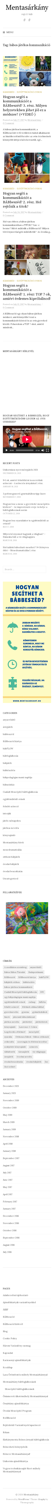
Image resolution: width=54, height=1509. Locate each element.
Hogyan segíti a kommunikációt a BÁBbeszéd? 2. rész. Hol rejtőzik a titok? (22, 200)
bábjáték (7, 763)
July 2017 (7, 1172)
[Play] (6, 450)
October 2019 (10, 1107)
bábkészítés (9, 770)
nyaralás (8, 1037)
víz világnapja (39, 1051)
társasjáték (23, 1051)
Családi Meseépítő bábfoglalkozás (20, 792)
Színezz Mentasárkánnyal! (16, 1454)
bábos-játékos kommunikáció (18, 987)
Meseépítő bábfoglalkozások (19, 1389)
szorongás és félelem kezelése (32, 1041)
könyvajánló (9, 835)
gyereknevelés (11, 1012)
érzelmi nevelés (24, 1056)
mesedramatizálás (12, 849)
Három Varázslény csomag (17, 1345)
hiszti (7, 1017)
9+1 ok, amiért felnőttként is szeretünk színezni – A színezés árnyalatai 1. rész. (23, 482)
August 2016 (9, 1245)
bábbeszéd (8, 92)
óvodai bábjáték (11, 864)
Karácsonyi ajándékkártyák (17, 1360)
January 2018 (9, 1151)
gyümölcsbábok (39, 1012)
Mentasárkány (27, 7)
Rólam (6, 1432)
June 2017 (8, 1179)
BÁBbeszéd (9, 977)
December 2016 (11, 1216)
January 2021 (9, 1093)
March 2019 (9, 1122)
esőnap (32, 1002)
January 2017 (9, 1208)
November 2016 (11, 1223)
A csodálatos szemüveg (15, 967)
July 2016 (7, 1252)
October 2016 (10, 1230)
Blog (5, 1331)
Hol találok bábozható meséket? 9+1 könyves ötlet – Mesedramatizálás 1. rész (26, 549)
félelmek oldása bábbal (33, 1007)
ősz (46, 1061)
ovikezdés (9, 1041)
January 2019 (9, 1129)
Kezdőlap (8, 1367)
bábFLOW (8, 748)
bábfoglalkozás (10, 755)
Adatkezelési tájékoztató (15, 1295)
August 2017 (9, 1165)
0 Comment (8, 123)
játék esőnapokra (12, 820)
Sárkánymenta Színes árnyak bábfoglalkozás (26, 1439)
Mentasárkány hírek (13, 842)
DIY (42, 992)
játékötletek (41, 1022)
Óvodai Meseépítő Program (17, 1410)
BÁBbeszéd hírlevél (13, 1324)
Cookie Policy (10, 1338)
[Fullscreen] (47, 450)
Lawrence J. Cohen (28, 1027)
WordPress (23, 1499)
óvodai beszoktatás (12, 871)
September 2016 (11, 1237)
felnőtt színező (11, 806)
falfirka (42, 1002)
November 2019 (11, 1100)
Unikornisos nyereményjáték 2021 (20, 469)
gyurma (25, 1012)
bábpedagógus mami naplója (17, 777)
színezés (33, 1047)
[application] (27, 439)
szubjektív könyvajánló (15, 1047)
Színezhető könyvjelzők (15, 1447)
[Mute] (42, 450)
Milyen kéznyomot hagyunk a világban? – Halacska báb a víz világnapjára (24, 535)
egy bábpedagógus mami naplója (19, 997)
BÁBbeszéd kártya (12, 741)
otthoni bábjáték (11, 856)
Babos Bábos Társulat (14, 972)
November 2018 (11, 1136)
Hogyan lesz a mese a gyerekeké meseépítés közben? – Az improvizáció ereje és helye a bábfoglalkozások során (26, 507)
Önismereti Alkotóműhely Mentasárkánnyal (25, 1396)
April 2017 (8, 1194)
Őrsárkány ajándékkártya (16, 1403)
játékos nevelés (11, 828)
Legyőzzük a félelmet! (14, 1032)
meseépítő (34, 1032)
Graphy (41, 1499)
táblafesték (9, 1051)
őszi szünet (9, 1066)
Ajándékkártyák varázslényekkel (19, 1302)
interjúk (7, 813)
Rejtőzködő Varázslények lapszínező (22, 1425)
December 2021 (11, 1086)
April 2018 (8, 1143)
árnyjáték (8, 727)
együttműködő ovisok (29, 92)
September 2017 (11, 1158)
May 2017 (7, 1187)
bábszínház (9, 784)
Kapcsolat (8, 1353)
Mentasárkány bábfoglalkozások (19, 1381)
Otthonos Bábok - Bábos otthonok (32, 1037)
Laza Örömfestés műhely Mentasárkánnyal (25, 1374)
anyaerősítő (9, 719)
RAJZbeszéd (9, 1418)
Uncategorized (10, 878)
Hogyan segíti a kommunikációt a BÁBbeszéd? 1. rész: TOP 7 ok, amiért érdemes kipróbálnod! (27, 292)
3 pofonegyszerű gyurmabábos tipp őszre (24, 493)
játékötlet (27, 1022)
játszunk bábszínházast (24, 1017)
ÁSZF (5, 1309)
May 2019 (7, 1115)
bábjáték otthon (12, 982)
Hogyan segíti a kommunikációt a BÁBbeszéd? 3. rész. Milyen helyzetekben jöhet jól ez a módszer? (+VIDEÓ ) (25, 106)
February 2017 (10, 1201)
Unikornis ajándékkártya (15, 1461)
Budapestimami (36, 972)
